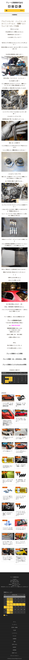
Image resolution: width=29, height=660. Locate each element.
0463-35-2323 (20, 6)
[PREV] (5, 595)
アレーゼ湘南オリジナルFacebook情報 (14, 364)
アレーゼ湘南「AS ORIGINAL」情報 (14, 359)
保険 (14, 641)
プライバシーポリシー (14, 655)
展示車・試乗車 (14, 627)
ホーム (14, 621)
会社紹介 (14, 647)
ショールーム (14, 633)
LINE (16, 6)
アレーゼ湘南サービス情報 (14, 353)
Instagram (13, 6)
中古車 (14, 630)
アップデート (14, 624)
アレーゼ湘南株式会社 (14, 3)
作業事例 (14, 638)
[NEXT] (24, 595)
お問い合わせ (9, 6)
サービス (14, 635)
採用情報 (14, 650)
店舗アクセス (14, 652)
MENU (22, 10)
